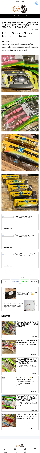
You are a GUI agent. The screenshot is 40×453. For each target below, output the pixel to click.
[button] (34, 282)
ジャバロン (19, 33)
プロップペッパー (11, 36)
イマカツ (7, 33)
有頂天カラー (26, 36)
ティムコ (30, 33)
